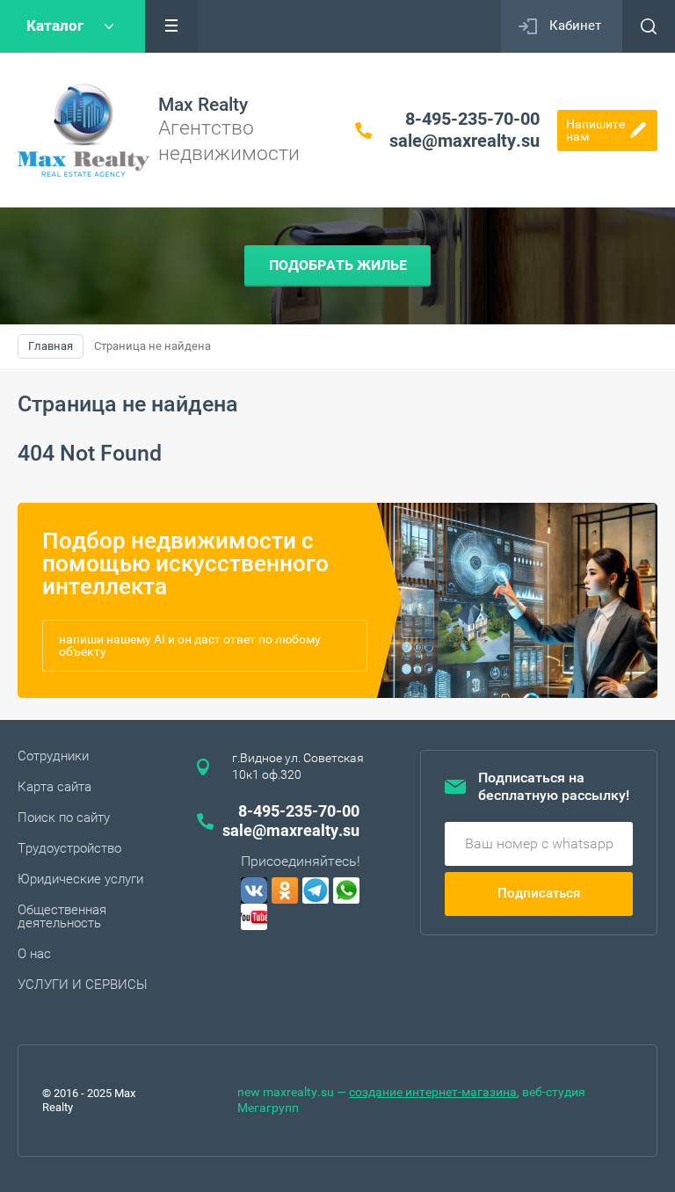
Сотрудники (53, 756)
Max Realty (203, 104)
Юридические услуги (80, 879)
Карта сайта (54, 787)
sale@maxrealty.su (464, 140)
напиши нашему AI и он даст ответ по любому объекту (190, 645)
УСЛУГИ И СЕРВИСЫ (83, 984)
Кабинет (575, 25)
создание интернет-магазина (433, 1092)
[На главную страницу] (83, 130)
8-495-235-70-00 (472, 118)
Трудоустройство (69, 848)
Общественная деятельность (62, 916)
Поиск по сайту (64, 817)
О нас (34, 954)
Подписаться (538, 893)
